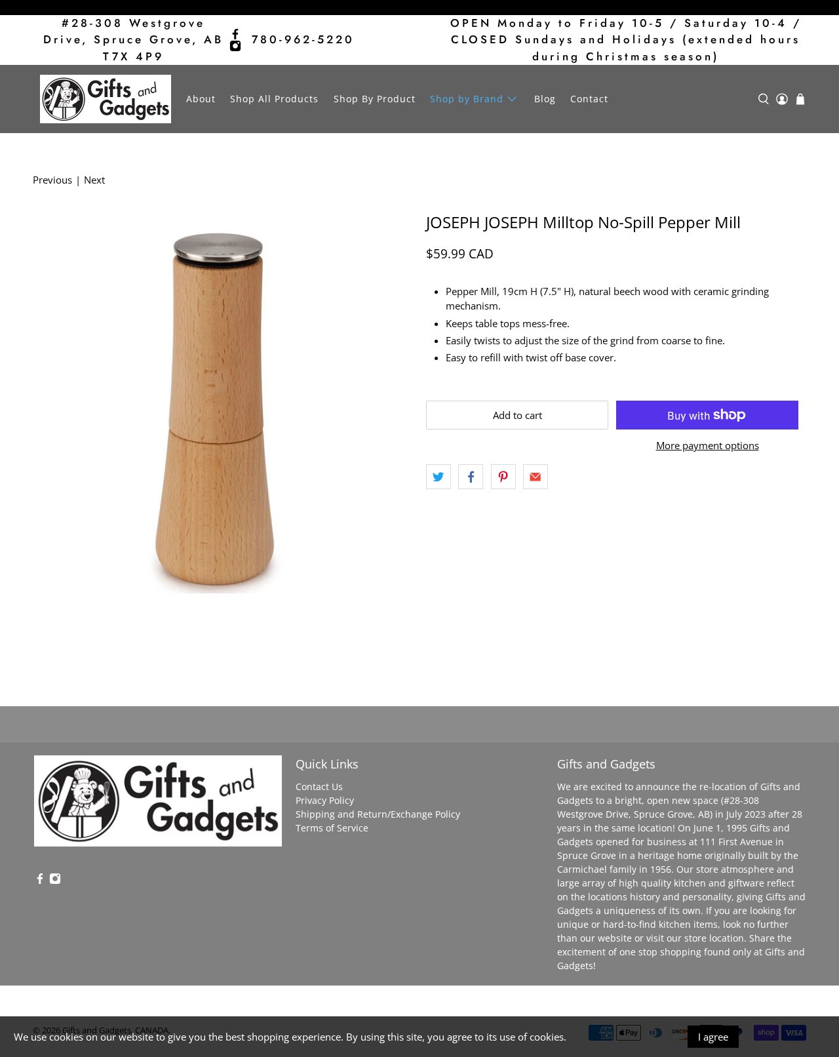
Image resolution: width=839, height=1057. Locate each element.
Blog (545, 98)
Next (94, 179)
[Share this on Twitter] (438, 476)
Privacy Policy (325, 800)
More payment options (707, 445)
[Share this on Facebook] (470, 476)
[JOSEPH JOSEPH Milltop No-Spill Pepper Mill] (223, 403)
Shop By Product (375, 98)
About (201, 98)
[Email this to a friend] (535, 476)
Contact (589, 98)
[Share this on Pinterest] (503, 476)
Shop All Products (274, 98)
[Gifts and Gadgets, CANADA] (105, 99)
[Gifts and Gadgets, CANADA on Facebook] (235, 34)
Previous (52, 179)
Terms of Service (332, 828)
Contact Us (319, 786)
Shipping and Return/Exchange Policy (378, 814)
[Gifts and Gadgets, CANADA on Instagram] (235, 46)
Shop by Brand (466, 98)
